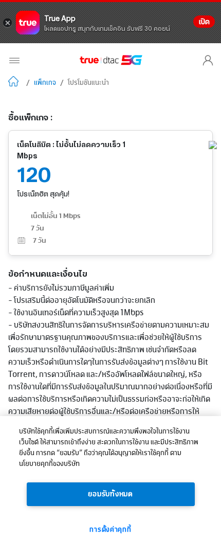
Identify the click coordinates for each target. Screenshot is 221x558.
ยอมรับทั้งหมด (110, 494)
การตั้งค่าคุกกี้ (110, 530)
